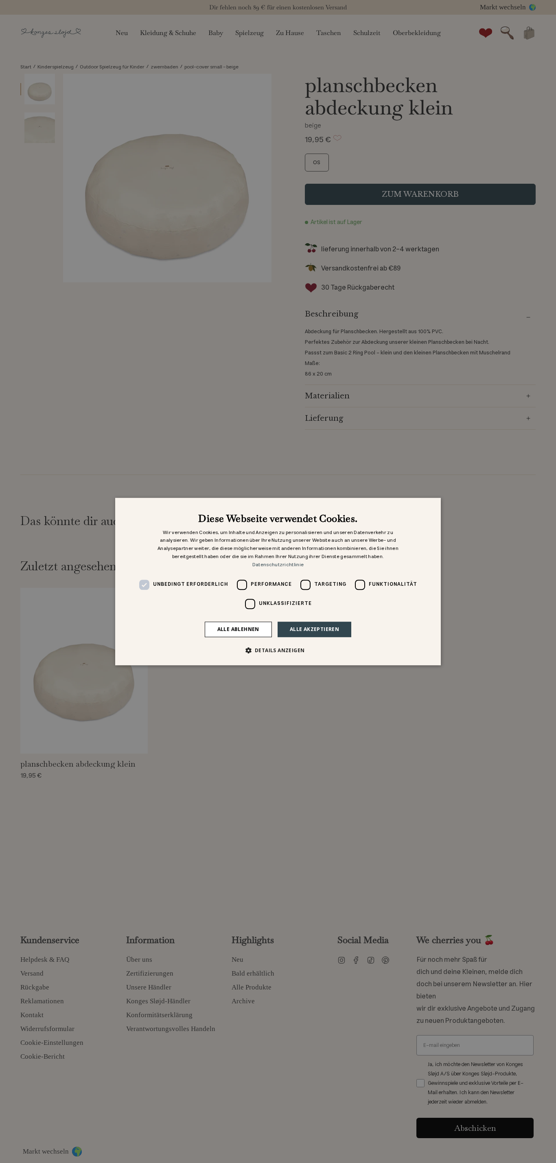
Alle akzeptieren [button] (314, 629)
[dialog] (278, 582)
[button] (278, 650)
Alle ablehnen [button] (238, 629)
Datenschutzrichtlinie (278, 565)
